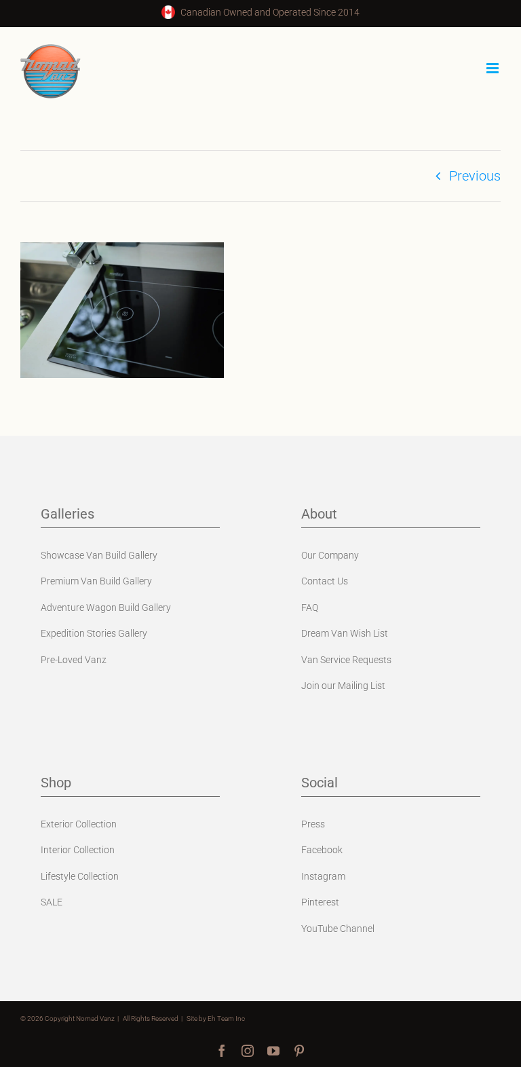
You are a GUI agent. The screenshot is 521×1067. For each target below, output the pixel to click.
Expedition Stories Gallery (94, 633)
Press (313, 824)
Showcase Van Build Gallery (99, 555)
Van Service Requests (346, 659)
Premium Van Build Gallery (96, 581)
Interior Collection (78, 849)
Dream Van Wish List (344, 633)
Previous (475, 176)
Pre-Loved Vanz (74, 659)
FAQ (309, 607)
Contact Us (324, 581)
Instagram (323, 876)
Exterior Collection (79, 824)
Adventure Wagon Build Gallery (106, 607)
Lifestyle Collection (80, 876)
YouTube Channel (337, 928)
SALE (51, 902)
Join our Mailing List (343, 685)
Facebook (322, 849)
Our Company (330, 555)
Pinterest (320, 902)
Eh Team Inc (226, 1018)
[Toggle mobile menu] (493, 68)
